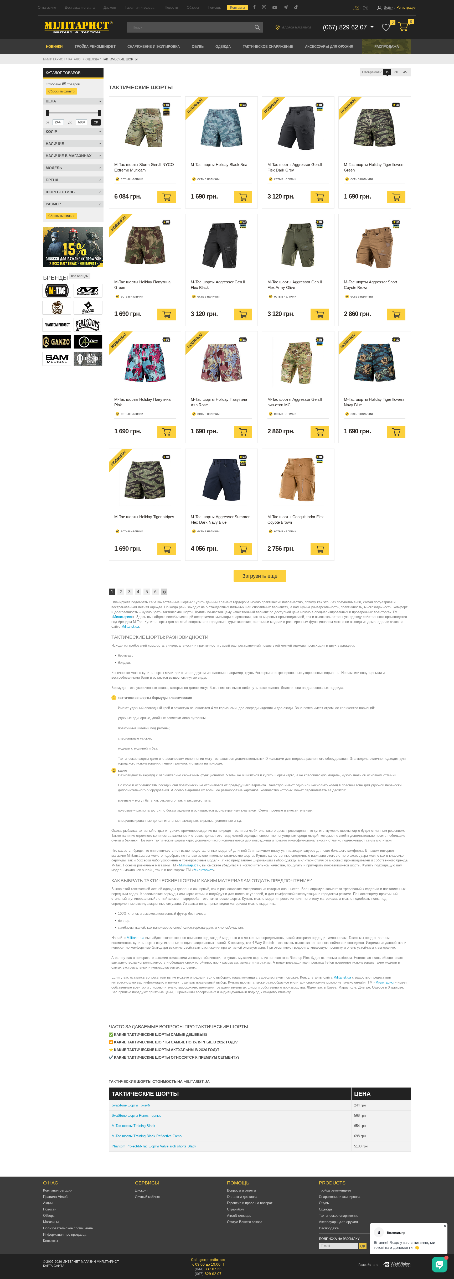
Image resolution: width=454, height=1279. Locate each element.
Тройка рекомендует (95, 47)
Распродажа (386, 47)
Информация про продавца (64, 1234)
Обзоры (193, 7)
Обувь (198, 47)
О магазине (47, 7)
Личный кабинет (148, 1197)
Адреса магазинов (296, 27)
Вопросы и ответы (241, 1190)
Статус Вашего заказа (244, 1222)
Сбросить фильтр (61, 91)
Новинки (54, 47)
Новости (171, 7)
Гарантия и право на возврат (249, 1203)
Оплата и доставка (242, 1197)
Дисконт (110, 7)
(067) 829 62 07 (346, 27)
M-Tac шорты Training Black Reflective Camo (147, 1136)
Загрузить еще (259, 576)
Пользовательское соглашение (68, 1228)
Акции (48, 1203)
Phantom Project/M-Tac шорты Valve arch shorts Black (154, 1146)
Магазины (51, 1222)
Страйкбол (235, 1209)
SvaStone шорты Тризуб (131, 1105)
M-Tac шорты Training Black (133, 1126)
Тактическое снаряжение (268, 47)
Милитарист (122, 617)
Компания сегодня (57, 1190)
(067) (208, 1274)
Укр (365, 7)
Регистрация (406, 7)
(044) (208, 1269)
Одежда (223, 47)
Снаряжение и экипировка (153, 47)
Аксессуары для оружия (329, 47)
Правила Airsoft (55, 1197)
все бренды (80, 276)
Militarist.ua (130, 626)
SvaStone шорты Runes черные (136, 1115)
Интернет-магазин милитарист (91, 1262)
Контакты (237, 7)
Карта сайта (53, 1266)
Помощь (214, 7)
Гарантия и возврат (140, 7)
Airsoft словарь (239, 1216)
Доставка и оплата (80, 7)
